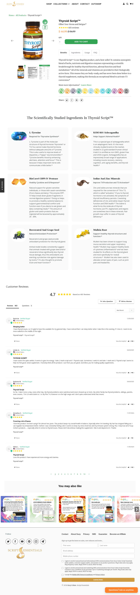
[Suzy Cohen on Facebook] (15, 541)
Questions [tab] (25, 306)
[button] (129, 341)
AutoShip (96, 4)
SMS (94, 534)
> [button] (89, 474)
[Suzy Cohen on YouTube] (22, 541)
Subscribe (98, 580)
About (75, 4)
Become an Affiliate (118, 534)
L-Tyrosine (35, 132)
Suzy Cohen (72, 585)
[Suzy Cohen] (15, 4)
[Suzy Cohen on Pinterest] (29, 541)
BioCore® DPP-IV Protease (43, 178)
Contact (85, 4)
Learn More (86, 85)
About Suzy (76, 534)
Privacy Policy (100, 574)
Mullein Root (100, 229)
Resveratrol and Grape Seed (44, 229)
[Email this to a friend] (81, 100)
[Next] (53, 40)
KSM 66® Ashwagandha (106, 132)
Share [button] (18, 341)
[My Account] (124, 4)
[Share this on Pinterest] (76, 100)
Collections (60, 4)
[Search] (127, 4)
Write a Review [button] (126, 301)
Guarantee (103, 534)
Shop (49, 4)
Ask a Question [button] (108, 301)
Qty (60, 37)
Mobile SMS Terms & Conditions (82, 574)
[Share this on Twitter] (66, 100)
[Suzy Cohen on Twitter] (8, 541)
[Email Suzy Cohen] (43, 541)
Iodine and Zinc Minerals (106, 178)
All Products (21, 15)
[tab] (64, 53)
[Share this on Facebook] (71, 100)
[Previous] (12, 40)
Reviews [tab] (10, 306)
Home (11, 15)
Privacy (86, 534)
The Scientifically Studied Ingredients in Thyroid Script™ (70, 118)
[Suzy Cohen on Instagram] (36, 541)
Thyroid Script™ (70, 21)
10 (84, 474)
